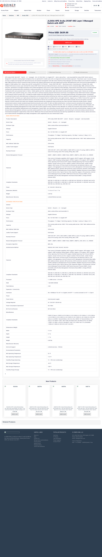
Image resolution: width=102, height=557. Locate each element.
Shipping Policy (87, 1)
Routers (58, 10)
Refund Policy (79, 1)
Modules (39, 10)
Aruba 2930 (25, 15)
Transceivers (98, 10)
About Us (44, 1)
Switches (86, 10)
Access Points (4, 10)
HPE (18, 15)
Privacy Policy (71, 1)
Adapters (16, 10)
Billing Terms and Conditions (60, 1)
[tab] (15, 72)
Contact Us (50, 1)
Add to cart (68, 42)
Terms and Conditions (97, 1)
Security (67, 10)
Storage (77, 10)
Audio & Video (27, 10)
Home (4, 15)
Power (48, 10)
